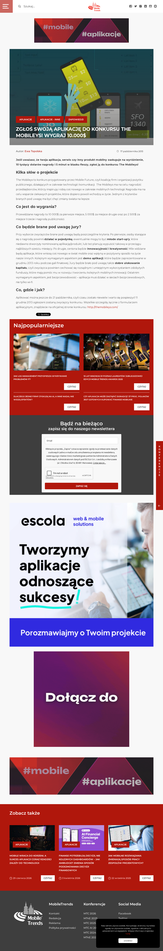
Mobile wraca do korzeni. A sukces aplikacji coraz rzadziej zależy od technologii (30, 859)
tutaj (128, 933)
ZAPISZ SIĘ (81, 486)
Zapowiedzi (76, 119)
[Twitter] (135, 6)
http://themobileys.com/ (102, 307)
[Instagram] (140, 6)
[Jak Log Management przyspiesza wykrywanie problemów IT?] (46, 352)
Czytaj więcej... (99, 463)
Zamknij (128, 941)
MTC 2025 (90, 923)
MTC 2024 (90, 932)
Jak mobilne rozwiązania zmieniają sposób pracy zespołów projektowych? (125, 859)
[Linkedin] (145, 6)
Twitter (123, 918)
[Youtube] (150, 6)
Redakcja (55, 918)
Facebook (124, 913)
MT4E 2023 (90, 937)
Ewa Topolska (33, 151)
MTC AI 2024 (91, 927)
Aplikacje (25, 119)
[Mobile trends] (94, 6)
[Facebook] (130, 6)
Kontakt (54, 913)
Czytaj (71, 386)
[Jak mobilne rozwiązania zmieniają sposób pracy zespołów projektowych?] (130, 838)
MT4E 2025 (90, 918)
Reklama (54, 923)
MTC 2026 (90, 913)
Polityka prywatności (62, 927)
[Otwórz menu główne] (6, 6)
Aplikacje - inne (50, 119)
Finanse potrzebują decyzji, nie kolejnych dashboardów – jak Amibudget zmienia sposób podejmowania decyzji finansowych (79, 863)
